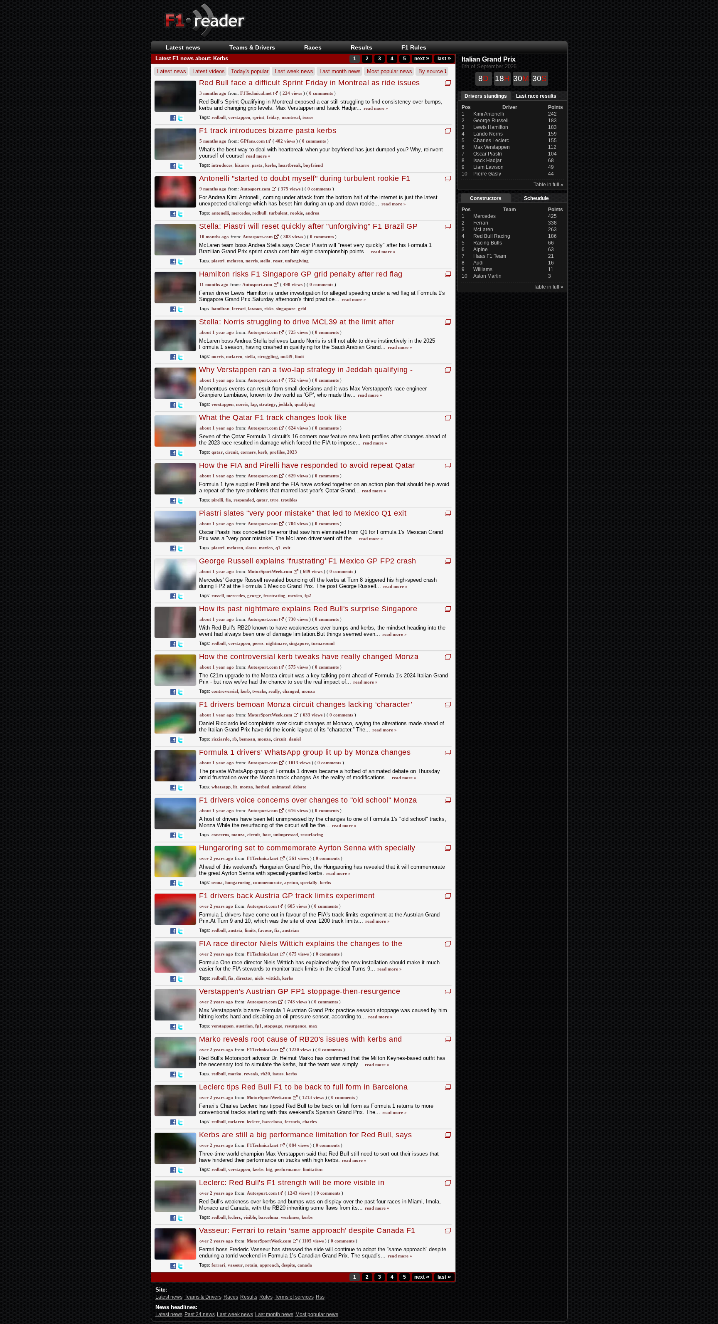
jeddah (285, 404)
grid (302, 308)
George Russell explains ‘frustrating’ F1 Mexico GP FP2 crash (307, 561)
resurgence (295, 1025)
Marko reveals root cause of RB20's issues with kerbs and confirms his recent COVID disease (300, 1043)
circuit (231, 452)
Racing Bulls (487, 243)
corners (248, 452)
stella (265, 260)
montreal (291, 117)
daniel (295, 738)
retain (251, 1264)
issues (307, 117)
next (421, 59)
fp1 (258, 1025)
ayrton (291, 882)
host (267, 834)
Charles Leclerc (491, 140)
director (244, 978)
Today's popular (249, 71)
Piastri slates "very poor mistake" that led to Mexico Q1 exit (303, 513)
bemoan (247, 738)
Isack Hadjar (487, 160)
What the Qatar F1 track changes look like (273, 417)
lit (235, 786)
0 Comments (321, 93)
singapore (285, 308)
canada (305, 1264)
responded (244, 499)
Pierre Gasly (487, 174)
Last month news (340, 71)
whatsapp (221, 786)
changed (291, 691)
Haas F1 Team (489, 256)
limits (250, 930)
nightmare (276, 643)
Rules (266, 1297)
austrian (290, 930)
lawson (255, 308)
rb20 (265, 1073)
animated (281, 786)
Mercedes (484, 216)
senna (217, 882)
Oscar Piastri (487, 154)
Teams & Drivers (202, 1297)
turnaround (322, 643)
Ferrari (480, 223)
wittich (273, 978)
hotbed (262, 786)
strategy (267, 404)
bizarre (242, 165)
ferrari (239, 308)
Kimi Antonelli (488, 114)
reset (278, 260)
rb (234, 738)
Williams (482, 269)
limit (299, 356)
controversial (224, 691)
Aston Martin (487, 276)
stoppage (273, 1025)
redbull (218, 117)
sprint (258, 117)
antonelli (220, 212)
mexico (266, 547)
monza (308, 691)
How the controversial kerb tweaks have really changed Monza (309, 656)
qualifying (305, 404)
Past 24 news (199, 1314)
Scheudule (536, 198)
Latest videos (208, 71)
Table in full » (548, 185)
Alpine (480, 249)
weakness (290, 1217)
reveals (251, 1073)
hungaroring (238, 882)
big (269, 1169)
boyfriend (313, 165)
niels (259, 978)
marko (234, 1073)
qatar (217, 452)
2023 (292, 452)
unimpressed (285, 834)
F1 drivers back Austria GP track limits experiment (287, 896)
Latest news (183, 47)
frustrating (274, 595)
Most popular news (389, 71)
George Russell (491, 121)
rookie (296, 212)
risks (268, 308)
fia (228, 499)
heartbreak (289, 165)
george (254, 595)
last (444, 59)
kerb (262, 452)
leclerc (253, 1121)
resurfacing (311, 834)
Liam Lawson (488, 167)
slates (251, 547)
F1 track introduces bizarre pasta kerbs (268, 130)
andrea (312, 212)
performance (287, 1169)
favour (265, 930)
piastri (217, 260)
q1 (277, 547)
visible (249, 1217)
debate (299, 786)
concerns (220, 834)
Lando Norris (488, 134)
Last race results (536, 96)
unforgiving (297, 260)
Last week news (294, 71)
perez (258, 643)
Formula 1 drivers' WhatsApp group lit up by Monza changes (305, 752)
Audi (478, 263)
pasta (257, 165)
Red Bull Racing (491, 236)
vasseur (235, 1264)
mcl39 (286, 356)
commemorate (267, 882)
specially (308, 882)
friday (273, 117)
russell (217, 595)
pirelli (217, 499)
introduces (221, 165)
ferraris (292, 1121)
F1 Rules (413, 47)
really (274, 691)
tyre (274, 499)
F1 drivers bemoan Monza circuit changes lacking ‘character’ (306, 704)
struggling (268, 356)
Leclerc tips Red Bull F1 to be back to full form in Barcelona (303, 1087)
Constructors (486, 198)
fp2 (308, 595)
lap (254, 404)
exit (286, 547)
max (313, 1025)
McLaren (483, 229)
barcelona (272, 1121)
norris (252, 260)
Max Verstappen (491, 147)
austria (235, 930)
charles (309, 1121)
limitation (312, 1169)
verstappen (239, 117)
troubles (289, 499)
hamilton (220, 308)
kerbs (270, 165)
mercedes (240, 212)
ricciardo (220, 738)
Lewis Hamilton (490, 127)
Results (361, 47)
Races (313, 47)
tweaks (259, 691)
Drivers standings (486, 96)
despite (288, 1264)
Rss (320, 1297)
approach (269, 1264)
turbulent (278, 212)
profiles (277, 452)
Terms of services (294, 1297)
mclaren (235, 260)
